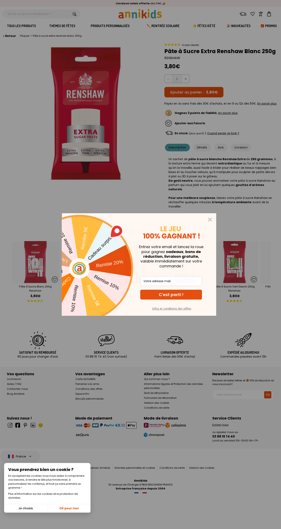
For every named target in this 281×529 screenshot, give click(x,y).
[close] (211, 220)
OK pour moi (69, 508)
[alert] (140, 264)
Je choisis (25, 508)
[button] (172, 295)
